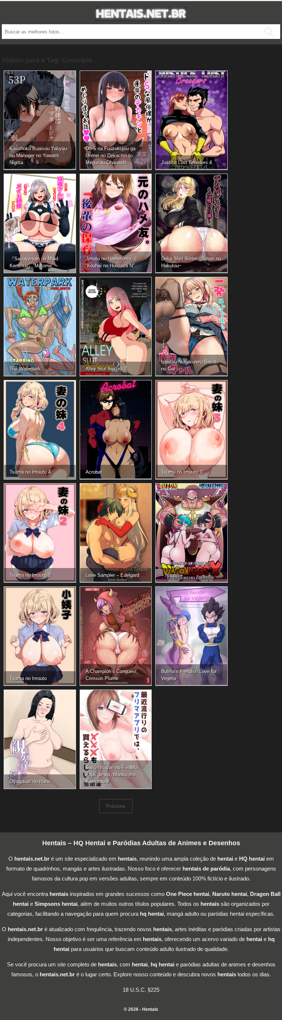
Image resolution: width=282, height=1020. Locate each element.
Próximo (116, 806)
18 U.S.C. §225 (141, 990)
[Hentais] (141, 17)
